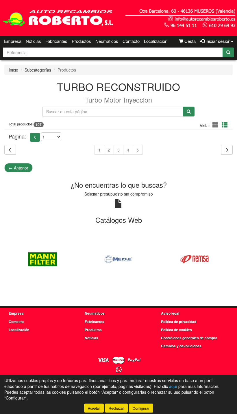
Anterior (18, 168)
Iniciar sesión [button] (217, 41)
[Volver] (10, 150)
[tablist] (118, 258)
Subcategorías (38, 70)
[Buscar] (228, 52)
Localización (155, 41)
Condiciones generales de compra (189, 337)
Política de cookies (176, 329)
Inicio (13, 70)
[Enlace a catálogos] (42, 258)
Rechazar (116, 408)
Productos (81, 41)
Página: (17, 136)
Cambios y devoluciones (181, 346)
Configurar (141, 408)
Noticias (33, 41)
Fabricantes (56, 41)
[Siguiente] (227, 150)
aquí (173, 386)
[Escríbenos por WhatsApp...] (119, 370)
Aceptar (94, 408)
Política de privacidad (178, 321)
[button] (216, 125)
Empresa (12, 41)
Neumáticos (106, 41)
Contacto (131, 41)
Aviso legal (170, 313)
